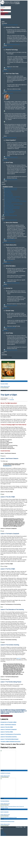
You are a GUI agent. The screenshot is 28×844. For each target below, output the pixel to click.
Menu (2, 19)
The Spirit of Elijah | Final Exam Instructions (10, 741)
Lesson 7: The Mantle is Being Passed (9, 739)
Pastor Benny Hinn (5, 386)
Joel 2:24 (19, 658)
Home (2, 831)
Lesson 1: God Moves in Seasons (8, 724)
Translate (11, 399)
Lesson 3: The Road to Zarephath (9, 729)
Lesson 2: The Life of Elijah (7, 727)
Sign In (2, 5)
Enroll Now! (3, 835)
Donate (2, 832)
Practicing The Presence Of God (7, 821)
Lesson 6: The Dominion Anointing (9, 736)
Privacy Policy (19, 827)
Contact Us (3, 833)
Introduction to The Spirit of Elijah (8, 722)
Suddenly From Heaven (5, 773)
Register (3, 14)
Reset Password (4, 13)
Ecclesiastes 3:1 (7, 465)
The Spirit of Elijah (4, 383)
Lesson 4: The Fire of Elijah (7, 731)
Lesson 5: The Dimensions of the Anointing (11, 734)
